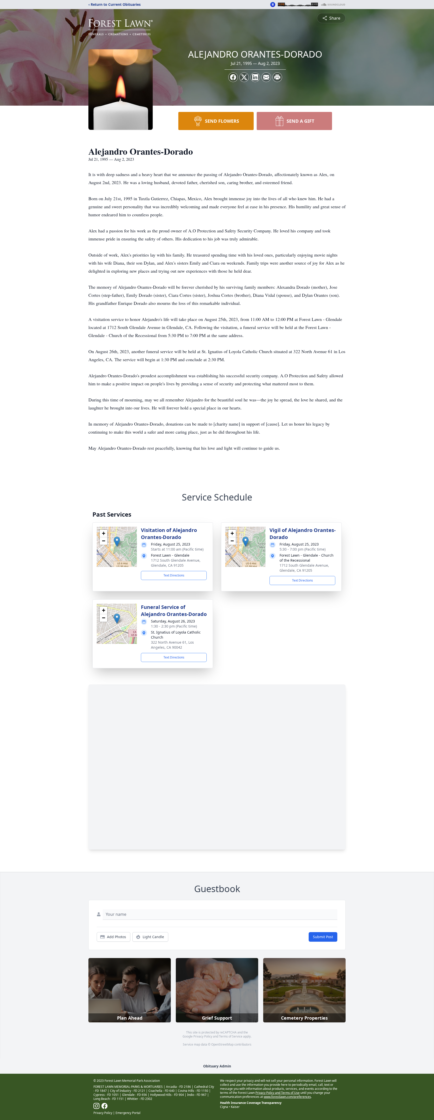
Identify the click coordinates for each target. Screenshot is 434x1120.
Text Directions (174, 575)
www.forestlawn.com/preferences (287, 1097)
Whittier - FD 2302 (139, 1099)
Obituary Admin (217, 1066)
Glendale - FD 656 (134, 1095)
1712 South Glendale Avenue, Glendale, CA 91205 (175, 563)
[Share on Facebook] (233, 77)
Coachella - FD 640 (161, 1091)
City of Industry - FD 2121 (127, 1091)
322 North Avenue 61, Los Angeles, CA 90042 (172, 645)
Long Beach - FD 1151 (108, 1099)
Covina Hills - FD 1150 (193, 1091)
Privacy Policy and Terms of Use (277, 1093)
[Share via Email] (266, 77)
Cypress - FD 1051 (106, 1095)
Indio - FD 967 (196, 1095)
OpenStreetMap (222, 1044)
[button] (117, 541)
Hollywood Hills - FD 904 (167, 1095)
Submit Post (323, 936)
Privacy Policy (202, 1036)
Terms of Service (230, 1036)
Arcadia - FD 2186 (178, 1087)
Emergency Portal (128, 1113)
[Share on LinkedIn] (255, 77)
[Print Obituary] (277, 77)
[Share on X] (244, 77)
